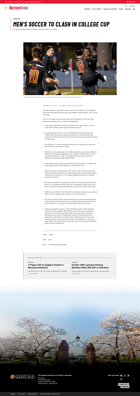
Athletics (51, 234)
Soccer (49, 239)
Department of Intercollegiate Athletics (58, 244)
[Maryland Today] (18, 8)
